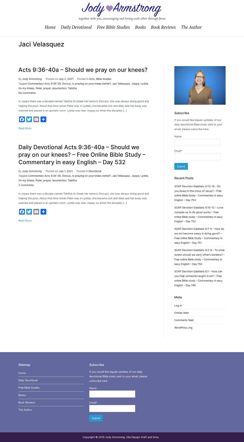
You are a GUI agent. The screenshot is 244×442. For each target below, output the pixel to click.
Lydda (144, 83)
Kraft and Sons (150, 437)
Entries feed (181, 312)
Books (140, 27)
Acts (92, 78)
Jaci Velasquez (121, 83)
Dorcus (66, 83)
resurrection (59, 88)
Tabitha (72, 88)
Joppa (135, 83)
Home (50, 27)
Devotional (95, 171)
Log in (178, 305)
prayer (47, 88)
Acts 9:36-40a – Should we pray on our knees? (83, 69)
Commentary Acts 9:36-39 (44, 83)
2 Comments (26, 185)
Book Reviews (163, 27)
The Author (191, 27)
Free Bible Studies (113, 27)
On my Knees (26, 88)
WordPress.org (183, 327)
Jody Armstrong (32, 78)
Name (177, 136)
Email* (178, 150)
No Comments (27, 92)
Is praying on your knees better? (91, 83)
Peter (39, 88)
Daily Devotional (76, 27)
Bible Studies (103, 78)
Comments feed (184, 320)
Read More (24, 128)
